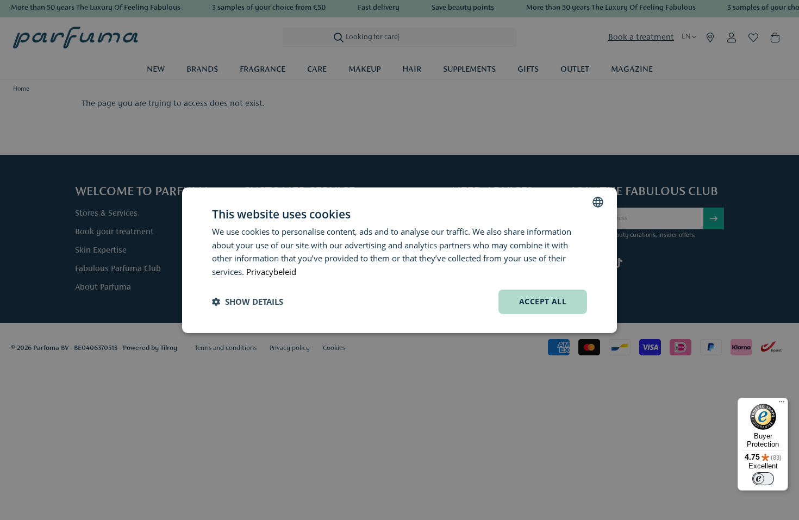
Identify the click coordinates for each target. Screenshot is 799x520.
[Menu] (781, 404)
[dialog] (399, 260)
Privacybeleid (271, 271)
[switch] (763, 478)
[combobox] (597, 201)
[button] (247, 302)
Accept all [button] (542, 301)
